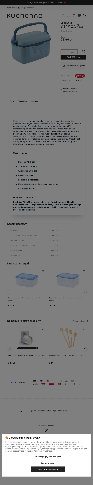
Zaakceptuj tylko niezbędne (48, 456)
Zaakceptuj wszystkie (48, 469)
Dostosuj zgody (48, 463)
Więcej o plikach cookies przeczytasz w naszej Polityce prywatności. (46, 449)
